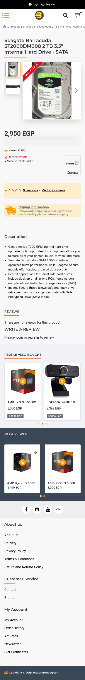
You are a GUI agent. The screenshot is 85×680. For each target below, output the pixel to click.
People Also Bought (22, 355)
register (33, 337)
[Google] (58, 509)
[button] (27, 90)
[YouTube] (48, 509)
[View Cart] (78, 15)
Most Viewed (15, 434)
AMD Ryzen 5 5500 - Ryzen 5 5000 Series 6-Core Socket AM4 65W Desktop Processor (22, 483)
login (19, 337)
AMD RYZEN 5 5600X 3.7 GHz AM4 (23, 402)
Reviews (11, 311)
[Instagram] (37, 509)
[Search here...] (65, 15)
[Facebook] (26, 509)
